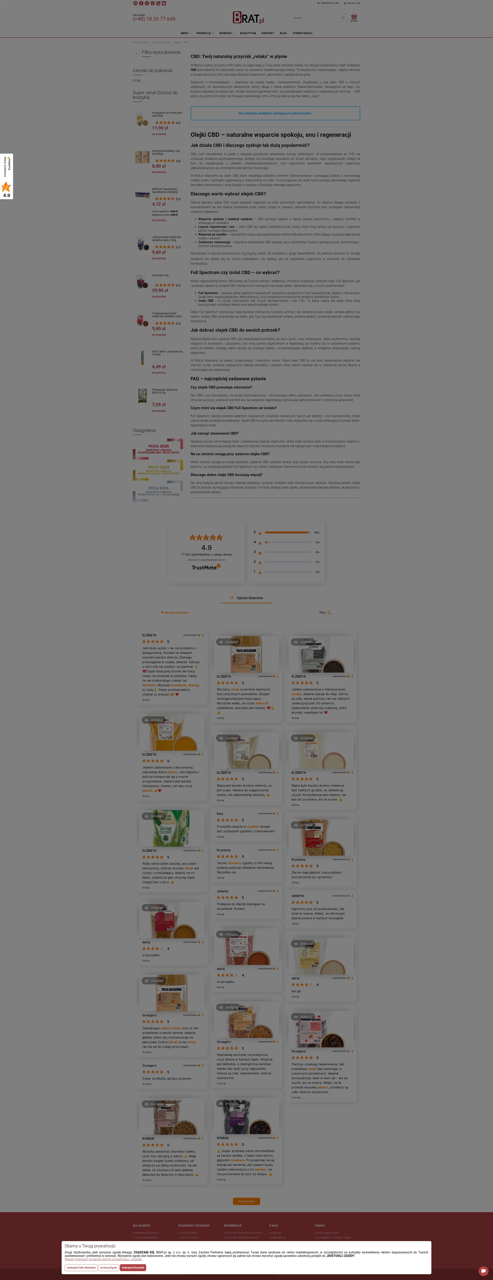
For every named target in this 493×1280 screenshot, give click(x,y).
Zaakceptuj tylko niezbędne (81, 1267)
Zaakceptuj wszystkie (133, 1267)
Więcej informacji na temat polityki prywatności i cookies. (103, 1259)
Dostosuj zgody (109, 1267)
